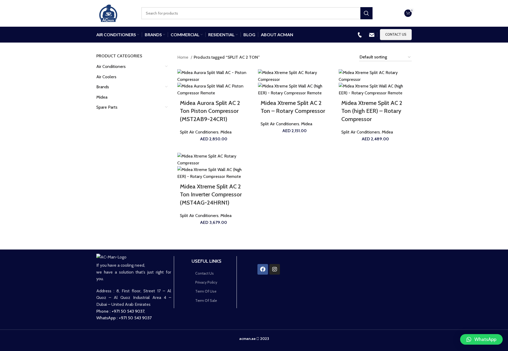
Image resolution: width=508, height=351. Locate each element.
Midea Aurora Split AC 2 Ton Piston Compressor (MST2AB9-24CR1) (210, 111)
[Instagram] (274, 269)
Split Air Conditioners (199, 132)
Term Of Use (205, 291)
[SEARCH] (366, 13)
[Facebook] (262, 269)
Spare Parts (106, 107)
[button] (481, 339)
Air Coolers (106, 76)
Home (183, 57)
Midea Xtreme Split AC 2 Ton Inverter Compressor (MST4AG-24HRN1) (211, 194)
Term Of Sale (206, 300)
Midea (101, 97)
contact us (395, 34)
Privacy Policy (206, 282)
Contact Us (204, 273)
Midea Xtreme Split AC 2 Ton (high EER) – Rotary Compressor (371, 111)
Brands (102, 86)
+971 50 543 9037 (128, 311)
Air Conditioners (111, 66)
